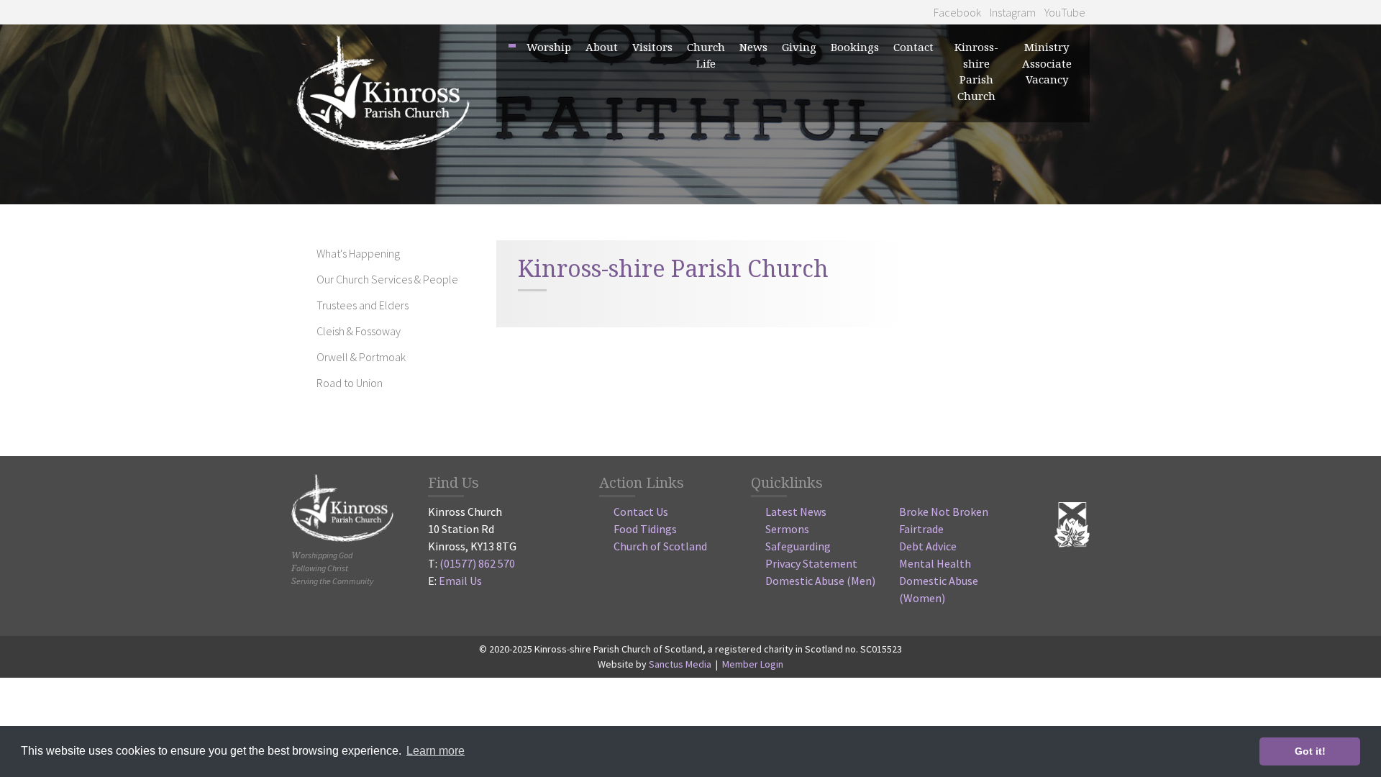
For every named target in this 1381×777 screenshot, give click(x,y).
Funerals (563, 274)
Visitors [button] (652, 47)
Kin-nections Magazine (814, 186)
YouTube (1063, 12)
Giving (799, 47)
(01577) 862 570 (477, 563)
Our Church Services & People (387, 279)
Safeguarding (798, 546)
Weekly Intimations (805, 165)
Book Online (876, 186)
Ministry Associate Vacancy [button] (1047, 63)
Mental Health (935, 563)
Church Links (735, 230)
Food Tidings (645, 529)
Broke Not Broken (943, 511)
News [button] (753, 47)
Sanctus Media (680, 664)
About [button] (601, 47)
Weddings (566, 252)
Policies (619, 230)
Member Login (752, 664)
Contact (913, 47)
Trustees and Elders (362, 305)
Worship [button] (549, 47)
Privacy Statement (811, 563)
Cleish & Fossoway (1009, 208)
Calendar (724, 252)
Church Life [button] (706, 55)
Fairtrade (921, 529)
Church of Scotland (660, 546)
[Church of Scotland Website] (1072, 523)
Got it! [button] (1310, 751)
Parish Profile (1068, 165)
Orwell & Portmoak (1013, 230)
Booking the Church (896, 142)
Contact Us (641, 511)
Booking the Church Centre (915, 165)
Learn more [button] (435, 751)
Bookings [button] (855, 47)
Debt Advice (928, 546)
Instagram (1012, 12)
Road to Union (999, 252)
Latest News (795, 511)
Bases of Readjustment (1092, 186)
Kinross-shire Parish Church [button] (976, 71)
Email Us (460, 580)
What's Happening (358, 253)
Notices (772, 142)
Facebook (956, 12)
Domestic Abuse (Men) (820, 580)
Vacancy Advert (1073, 142)
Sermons (787, 529)
